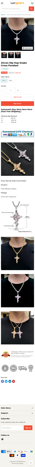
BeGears (6, 69)
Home (3, 15)
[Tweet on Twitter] (6, 381)
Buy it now (17, 104)
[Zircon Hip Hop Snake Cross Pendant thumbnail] (4, 55)
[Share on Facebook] (2, 381)
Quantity (3, 86)
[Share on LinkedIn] (9, 381)
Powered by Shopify (17, 463)
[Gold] (11, 83)
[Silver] (4, 83)
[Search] (31, 8)
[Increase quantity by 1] (17, 90)
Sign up (28, 428)
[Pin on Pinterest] (13, 381)
